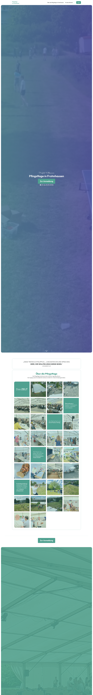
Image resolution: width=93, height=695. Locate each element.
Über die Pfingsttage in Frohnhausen (55, 2)
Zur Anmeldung (46, 181)
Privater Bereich (69, 2)
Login (78, 2)
